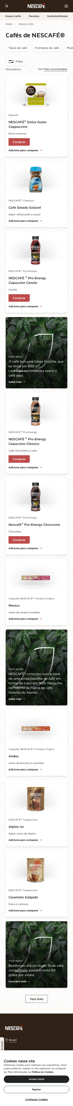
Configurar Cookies (36, 1099)
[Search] (6, 6)
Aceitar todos (36, 1079)
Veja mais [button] (36, 999)
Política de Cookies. (43, 1072)
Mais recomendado (55, 69)
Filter (19, 61)
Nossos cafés (13, 16)
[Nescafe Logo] (37, 6)
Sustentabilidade (57, 16)
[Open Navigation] (66, 6)
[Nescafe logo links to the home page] (14, 1027)
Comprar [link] (19, 142)
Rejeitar (36, 1089)
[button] (18, 48)
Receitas (34, 16)
